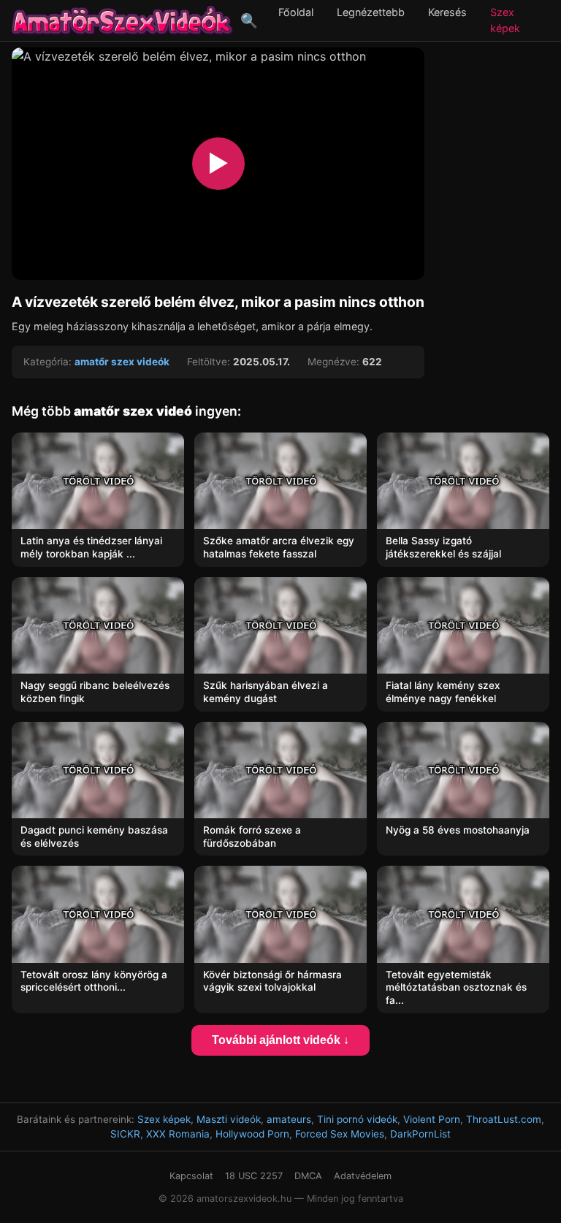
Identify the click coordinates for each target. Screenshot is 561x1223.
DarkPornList (420, 1134)
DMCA (308, 1175)
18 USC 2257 (254, 1175)
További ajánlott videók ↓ (280, 1040)
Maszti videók (228, 1119)
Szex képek (164, 1119)
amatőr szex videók (122, 361)
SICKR (125, 1134)
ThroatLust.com (503, 1119)
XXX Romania (178, 1134)
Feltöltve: (208, 361)
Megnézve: (333, 361)
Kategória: (47, 361)
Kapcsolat (191, 1175)
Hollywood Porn (252, 1134)
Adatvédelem (363, 1175)
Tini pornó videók (357, 1119)
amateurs (289, 1119)
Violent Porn (431, 1119)
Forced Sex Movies (339, 1134)
